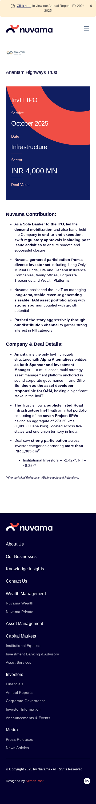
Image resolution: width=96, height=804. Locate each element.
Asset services (18, 662)
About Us (15, 544)
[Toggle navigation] (88, 28)
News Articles (17, 748)
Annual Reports (19, 692)
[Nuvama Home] (29, 29)
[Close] (91, 5)
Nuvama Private (19, 612)
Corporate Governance (26, 701)
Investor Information (23, 709)
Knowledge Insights (25, 569)
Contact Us (16, 581)
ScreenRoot (34, 781)
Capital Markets (21, 636)
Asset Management (24, 623)
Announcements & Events (28, 718)
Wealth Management (26, 593)
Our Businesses (21, 556)
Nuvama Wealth (19, 603)
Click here (24, 6)
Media (12, 729)
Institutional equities (23, 645)
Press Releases (19, 739)
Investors (14, 674)
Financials (14, 684)
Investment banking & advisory (32, 654)
